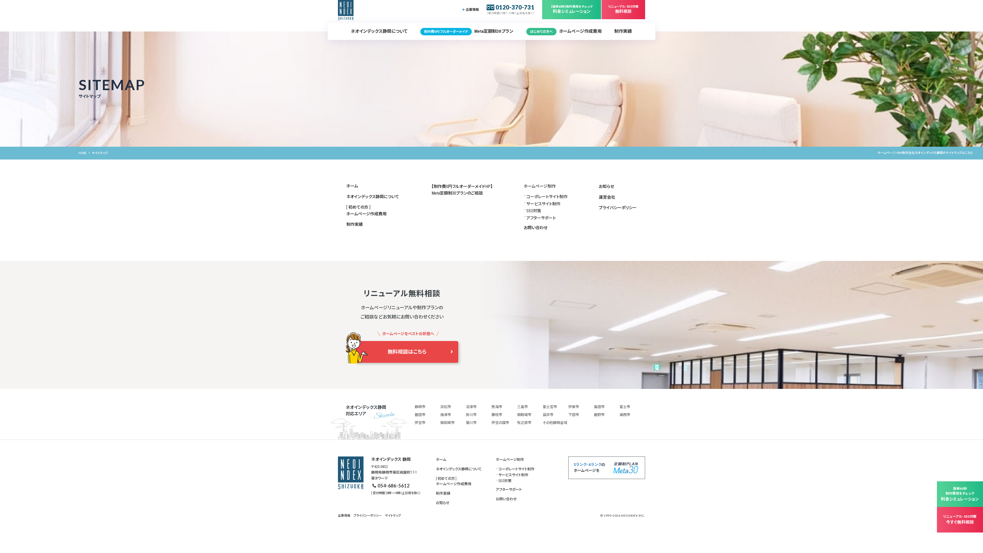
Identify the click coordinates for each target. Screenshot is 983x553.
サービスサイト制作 (543, 203)
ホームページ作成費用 (566, 31)
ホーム (352, 186)
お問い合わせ (536, 227)
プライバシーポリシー (618, 207)
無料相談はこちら (407, 352)
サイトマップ (393, 515)
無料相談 (623, 9)
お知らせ (606, 186)
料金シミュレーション (572, 9)
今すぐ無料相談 (960, 520)
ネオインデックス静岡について (379, 31)
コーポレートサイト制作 (547, 196)
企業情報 (472, 10)
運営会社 (607, 197)
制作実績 (623, 31)
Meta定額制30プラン (469, 31)
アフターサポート (541, 218)
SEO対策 (533, 210)
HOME (83, 153)
